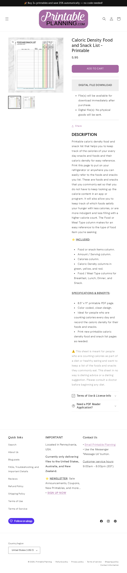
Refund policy (62, 562)
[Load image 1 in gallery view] (14, 102)
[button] (7, 19)
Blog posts (14, 459)
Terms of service (94, 562)
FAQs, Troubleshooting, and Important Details (23, 469)
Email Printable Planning (100, 445)
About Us (13, 452)
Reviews (12, 479)
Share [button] (78, 126)
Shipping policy (112, 562)
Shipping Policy (16, 493)
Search (12, 444)
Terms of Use (15, 501)
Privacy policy (77, 562)
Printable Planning (44, 562)
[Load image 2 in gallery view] (28, 102)
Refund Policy (15, 486)
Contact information (109, 565)
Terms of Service (17, 509)
